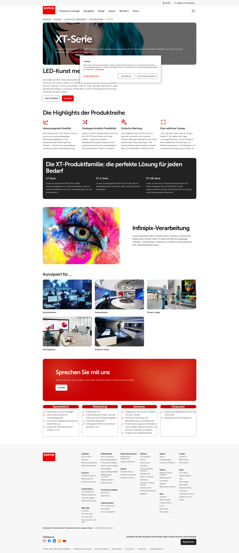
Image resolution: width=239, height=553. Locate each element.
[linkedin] (54, 540)
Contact (182, 454)
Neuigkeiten (89, 11)
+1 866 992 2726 (103, 528)
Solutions (143, 454)
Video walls (85, 508)
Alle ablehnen (126, 76)
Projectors (85, 473)
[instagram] (44, 540)
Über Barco (124, 11)
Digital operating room (128, 454)
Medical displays (106, 454)
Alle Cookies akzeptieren (147, 76)
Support (112, 11)
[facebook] (49, 540)
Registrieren (188, 542)
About (181, 470)
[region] (120, 69)
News (161, 494)
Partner (136, 11)
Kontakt (101, 11)
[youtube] (64, 540)
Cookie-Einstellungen (91, 76)
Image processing (107, 503)
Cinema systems (87, 489)
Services (123, 469)
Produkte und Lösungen (69, 11)
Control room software (109, 490)
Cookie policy (99, 69)
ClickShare (85, 454)
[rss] (59, 540)
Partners (162, 470)
